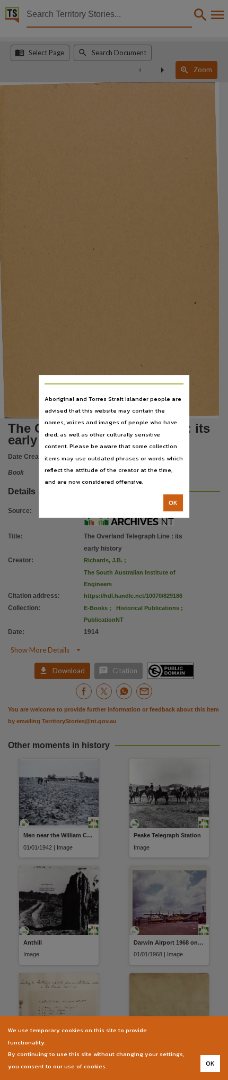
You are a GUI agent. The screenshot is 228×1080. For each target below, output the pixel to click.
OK (173, 503)
